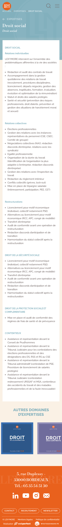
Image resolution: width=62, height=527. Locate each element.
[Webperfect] (22, 524)
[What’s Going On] (45, 524)
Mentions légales (25, 519)
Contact (9, 511)
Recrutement (29, 511)
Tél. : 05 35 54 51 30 (31, 486)
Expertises (14, 19)
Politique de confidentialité (47, 519)
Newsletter (50, 511)
